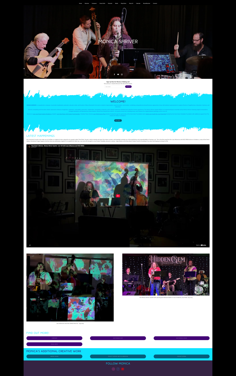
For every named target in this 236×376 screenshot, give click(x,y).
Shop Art (131, 3)
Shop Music (123, 3)
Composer (94, 3)
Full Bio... (118, 120)
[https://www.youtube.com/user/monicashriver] (122, 369)
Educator (110, 3)
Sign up (128, 86)
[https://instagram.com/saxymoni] (122, 74)
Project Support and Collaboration (118, 356)
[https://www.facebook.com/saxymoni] (114, 74)
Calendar (138, 3)
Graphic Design (54, 356)
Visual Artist (102, 3)
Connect (155, 3)
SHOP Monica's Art (118, 338)
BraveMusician (146, 3)
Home (80, 3)
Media (116, 3)
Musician (87, 3)
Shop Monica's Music (181, 338)
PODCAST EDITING (181, 356)
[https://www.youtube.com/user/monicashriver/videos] (118, 74)
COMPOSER (54, 338)
